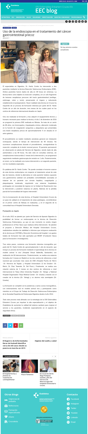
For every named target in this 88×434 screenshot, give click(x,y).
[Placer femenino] (29, 366)
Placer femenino (27, 374)
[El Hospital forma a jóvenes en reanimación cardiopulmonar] (11, 366)
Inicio (4, 25)
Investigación (47, 17)
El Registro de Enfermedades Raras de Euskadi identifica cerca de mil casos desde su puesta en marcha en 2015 (15, 344)
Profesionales (76, 17)
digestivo (21, 315)
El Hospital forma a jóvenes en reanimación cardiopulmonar (9, 377)
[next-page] (55, 356)
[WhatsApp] (21, 325)
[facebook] (67, 22)
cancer (14, 315)
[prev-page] (52, 356)
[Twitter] (10, 325)
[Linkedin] (76, 22)
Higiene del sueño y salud (45, 341)
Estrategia (6, 17)
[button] (83, 17)
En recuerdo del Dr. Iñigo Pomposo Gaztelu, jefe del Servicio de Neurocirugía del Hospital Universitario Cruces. (48, 379)
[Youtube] (83, 22)
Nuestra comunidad (61, 17)
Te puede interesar (11, 356)
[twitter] (70, 22)
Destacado (10, 25)
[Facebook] (5, 325)
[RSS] (79, 22)
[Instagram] (73, 22)
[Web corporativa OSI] (86, 22)
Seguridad (36, 17)
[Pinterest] (15, 325)
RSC (13, 17)
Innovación (20, 17)
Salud (28, 17)
